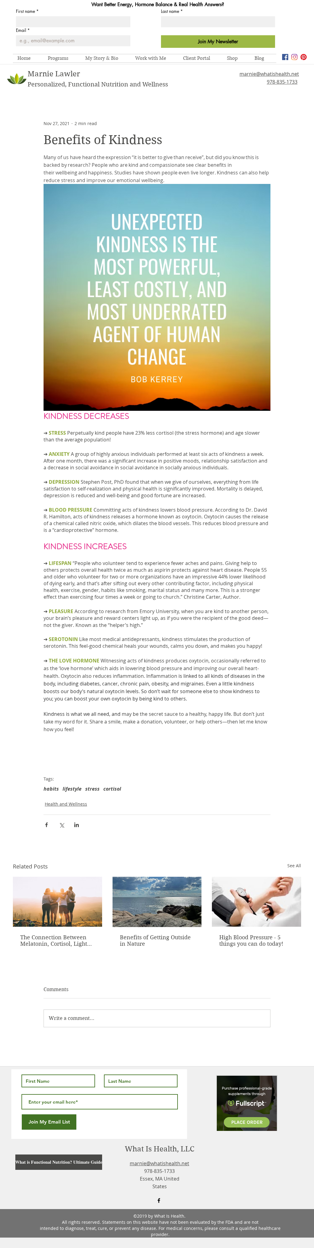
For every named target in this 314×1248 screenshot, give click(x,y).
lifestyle (72, 789)
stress (92, 789)
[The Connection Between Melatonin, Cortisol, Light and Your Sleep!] (57, 902)
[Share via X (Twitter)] (61, 825)
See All (294, 865)
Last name (172, 11)
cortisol (112, 789)
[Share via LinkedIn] (76, 825)
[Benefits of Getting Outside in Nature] (157, 902)
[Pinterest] (304, 57)
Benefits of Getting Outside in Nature (155, 940)
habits (51, 789)
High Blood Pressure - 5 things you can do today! (251, 940)
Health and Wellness (66, 804)
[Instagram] (294, 57)
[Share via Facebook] (46, 825)
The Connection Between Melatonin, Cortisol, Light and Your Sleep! (53, 940)
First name (27, 11)
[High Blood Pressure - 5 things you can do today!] (256, 902)
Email (23, 30)
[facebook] (285, 57)
